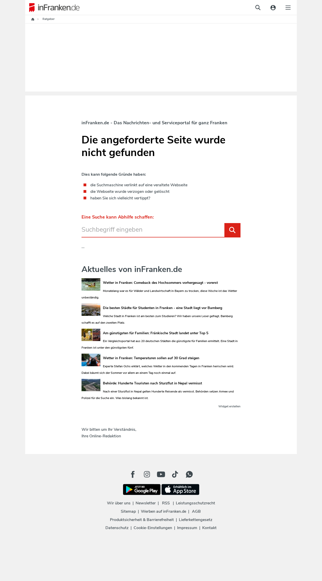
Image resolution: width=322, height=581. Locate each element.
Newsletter (146, 503)
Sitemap (128, 511)
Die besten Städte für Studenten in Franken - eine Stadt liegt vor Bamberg (162, 307)
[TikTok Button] (175, 474)
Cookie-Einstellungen (153, 528)
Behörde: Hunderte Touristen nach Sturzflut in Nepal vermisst (152, 383)
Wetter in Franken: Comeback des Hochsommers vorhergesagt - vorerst (160, 282)
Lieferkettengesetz (195, 520)
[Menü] (288, 7)
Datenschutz (117, 528)
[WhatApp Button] (189, 474)
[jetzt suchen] (257, 7)
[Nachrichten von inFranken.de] (52, 7)
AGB (196, 511)
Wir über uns (119, 503)
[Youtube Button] (161, 474)
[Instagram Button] (147, 476)
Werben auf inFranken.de (163, 511)
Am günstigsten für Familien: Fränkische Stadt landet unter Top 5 (155, 333)
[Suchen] (232, 230)
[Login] (272, 7)
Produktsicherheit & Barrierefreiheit (142, 520)
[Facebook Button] (133, 474)
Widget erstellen (229, 406)
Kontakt (209, 528)
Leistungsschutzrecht (195, 503)
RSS (166, 503)
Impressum (187, 528)
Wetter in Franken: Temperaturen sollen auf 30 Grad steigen (151, 358)
